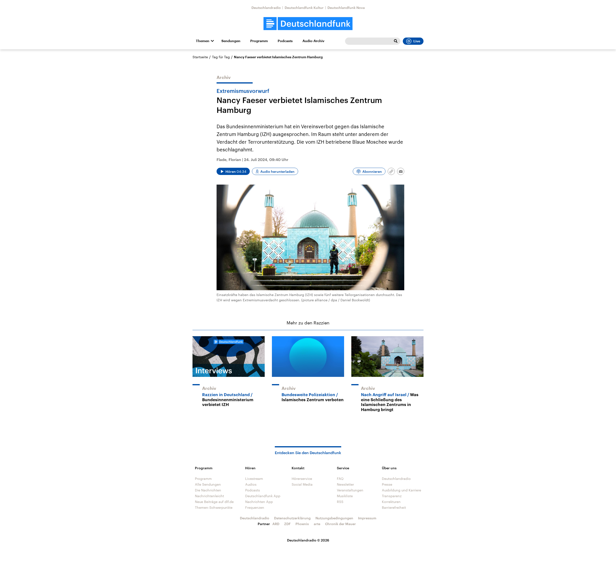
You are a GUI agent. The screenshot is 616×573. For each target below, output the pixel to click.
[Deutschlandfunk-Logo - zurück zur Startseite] (308, 23)
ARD (275, 524)
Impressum (367, 518)
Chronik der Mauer (340, 524)
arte (317, 524)
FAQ (340, 478)
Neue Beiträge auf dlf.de (214, 502)
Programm (259, 41)
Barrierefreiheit (394, 507)
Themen (202, 41)
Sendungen (230, 41)
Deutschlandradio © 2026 (308, 540)
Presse (387, 484)
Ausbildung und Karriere (401, 490)
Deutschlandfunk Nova (346, 8)
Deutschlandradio (266, 8)
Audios (251, 484)
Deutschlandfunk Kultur (304, 8)
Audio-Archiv (313, 41)
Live (416, 41)
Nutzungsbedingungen (334, 518)
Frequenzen (254, 507)
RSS (340, 502)
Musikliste (345, 496)
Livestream (254, 478)
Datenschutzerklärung (292, 518)
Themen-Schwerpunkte (213, 507)
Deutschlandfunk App (262, 496)
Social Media (302, 484)
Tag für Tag (221, 57)
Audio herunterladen (277, 171)
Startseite (200, 57)
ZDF (287, 524)
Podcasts (285, 41)
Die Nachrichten (208, 490)
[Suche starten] (395, 41)
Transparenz (392, 496)
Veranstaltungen (350, 490)
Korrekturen (391, 502)
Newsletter (345, 484)
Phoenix (302, 524)
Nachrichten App (259, 502)
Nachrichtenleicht (209, 496)
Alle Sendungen (208, 484)
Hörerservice (302, 478)
